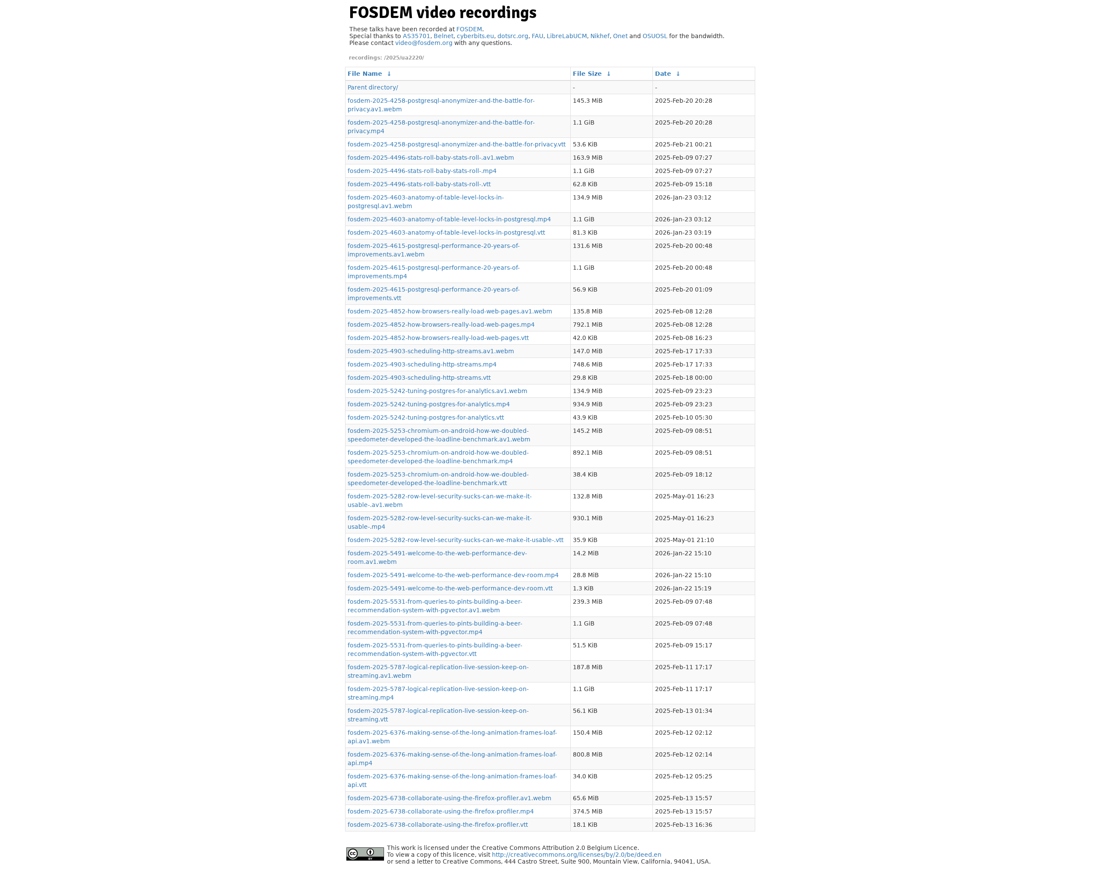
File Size (587, 73)
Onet (620, 36)
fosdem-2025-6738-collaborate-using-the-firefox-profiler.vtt (438, 824)
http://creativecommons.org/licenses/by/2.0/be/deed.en (576, 854)
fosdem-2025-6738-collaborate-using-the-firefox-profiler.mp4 (441, 811)
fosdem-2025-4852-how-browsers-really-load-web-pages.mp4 (441, 324)
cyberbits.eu (475, 36)
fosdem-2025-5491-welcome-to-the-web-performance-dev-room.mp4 (453, 575)
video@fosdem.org (424, 42)
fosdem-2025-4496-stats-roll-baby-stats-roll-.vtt (419, 184)
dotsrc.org (512, 36)
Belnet (443, 36)
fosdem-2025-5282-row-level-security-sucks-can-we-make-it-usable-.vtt (455, 539)
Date (663, 73)
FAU (537, 36)
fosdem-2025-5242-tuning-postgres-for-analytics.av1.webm (437, 390)
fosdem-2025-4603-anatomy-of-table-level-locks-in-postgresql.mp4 (449, 219)
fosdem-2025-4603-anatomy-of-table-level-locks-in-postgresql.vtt (446, 232)
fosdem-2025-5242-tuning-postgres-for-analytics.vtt (426, 417)
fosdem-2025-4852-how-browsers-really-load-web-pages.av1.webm (450, 311)
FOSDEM (469, 29)
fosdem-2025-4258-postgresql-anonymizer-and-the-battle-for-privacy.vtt (457, 144)
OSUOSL (655, 36)
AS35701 (416, 36)
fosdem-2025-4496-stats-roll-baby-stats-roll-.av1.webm (431, 157)
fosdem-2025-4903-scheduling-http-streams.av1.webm (431, 351)
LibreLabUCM (567, 36)
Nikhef (600, 36)
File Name (365, 73)
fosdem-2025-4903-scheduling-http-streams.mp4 (422, 364)
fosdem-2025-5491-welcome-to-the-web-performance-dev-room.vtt (450, 588)
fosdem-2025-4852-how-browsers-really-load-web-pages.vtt (438, 337)
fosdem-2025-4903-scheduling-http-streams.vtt (419, 377)
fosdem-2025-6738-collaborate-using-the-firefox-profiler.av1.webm (449, 798)
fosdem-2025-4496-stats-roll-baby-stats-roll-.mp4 (422, 170)
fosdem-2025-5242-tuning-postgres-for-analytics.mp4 (429, 404)
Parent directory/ (373, 87)
